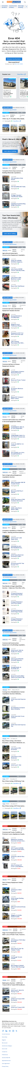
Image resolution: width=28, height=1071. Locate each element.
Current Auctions (6, 1034)
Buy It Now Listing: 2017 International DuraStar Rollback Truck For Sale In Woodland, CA (13, 806)
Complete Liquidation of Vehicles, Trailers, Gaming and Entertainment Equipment (13, 531)
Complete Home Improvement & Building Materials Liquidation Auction (12, 172)
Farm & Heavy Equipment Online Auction (12, 883)
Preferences (5, 1054)
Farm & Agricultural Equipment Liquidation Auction (12, 476)
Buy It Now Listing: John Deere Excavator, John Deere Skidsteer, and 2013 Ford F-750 (14, 742)
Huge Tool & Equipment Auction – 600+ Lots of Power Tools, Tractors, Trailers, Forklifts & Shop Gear (13, 934)
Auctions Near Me (6, 1057)
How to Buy (4, 1037)
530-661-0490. (19, 64)
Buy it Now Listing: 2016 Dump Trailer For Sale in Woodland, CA (13, 781)
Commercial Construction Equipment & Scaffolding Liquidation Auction (13, 644)
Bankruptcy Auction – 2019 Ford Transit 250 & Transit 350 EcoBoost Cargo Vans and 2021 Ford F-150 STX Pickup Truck (13, 984)
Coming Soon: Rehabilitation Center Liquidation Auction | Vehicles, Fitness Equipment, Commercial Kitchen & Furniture (13, 693)
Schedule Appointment (10, 109)
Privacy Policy (5, 1066)
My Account (4, 1043)
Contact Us (4, 1051)
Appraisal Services (6, 1060)
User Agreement (6, 1063)
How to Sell (4, 1048)
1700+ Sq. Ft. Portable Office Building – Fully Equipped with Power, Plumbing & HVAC (14, 119)
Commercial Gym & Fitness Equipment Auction (11, 365)
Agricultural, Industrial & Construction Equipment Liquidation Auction (13, 254)
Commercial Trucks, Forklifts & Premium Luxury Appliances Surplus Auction (13, 833)
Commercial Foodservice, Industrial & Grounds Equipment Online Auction (13, 421)
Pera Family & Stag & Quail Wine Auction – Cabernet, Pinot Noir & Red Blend (14, 587)
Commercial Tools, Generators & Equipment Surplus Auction (12, 309)
